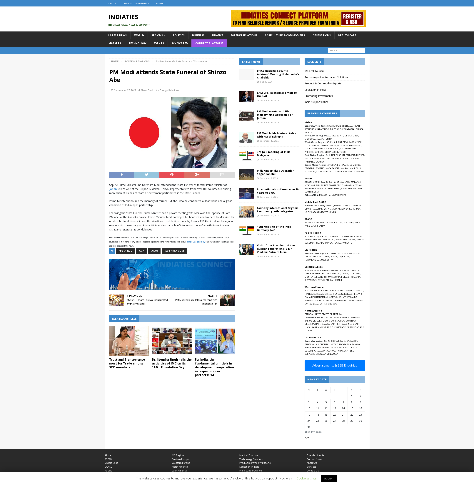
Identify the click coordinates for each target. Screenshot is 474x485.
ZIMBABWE (359, 171)
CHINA (330, 188)
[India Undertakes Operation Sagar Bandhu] (246, 174)
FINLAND (359, 290)
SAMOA (360, 239)
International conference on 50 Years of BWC (277, 191)
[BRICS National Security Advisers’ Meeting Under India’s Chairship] (246, 74)
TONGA (328, 242)
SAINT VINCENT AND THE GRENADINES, (330, 327)
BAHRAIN (309, 205)
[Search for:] (346, 50)
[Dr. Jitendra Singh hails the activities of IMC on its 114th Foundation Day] (172, 341)
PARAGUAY (342, 350)
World (139, 35)
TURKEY (356, 208)
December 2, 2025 (269, 178)
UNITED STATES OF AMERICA (328, 314)
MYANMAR (310, 185)
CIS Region (178, 455)
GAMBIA (324, 145)
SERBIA (329, 280)
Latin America (179, 470)
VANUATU (347, 242)
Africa (108, 455)
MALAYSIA (356, 181)
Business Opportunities (136, 3)
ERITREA (360, 155)
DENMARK (349, 290)
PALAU (331, 239)
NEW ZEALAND (355, 188)
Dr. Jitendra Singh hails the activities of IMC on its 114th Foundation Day (172, 363)
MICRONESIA (356, 236)
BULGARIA (345, 270)
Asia (141, 250)
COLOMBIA (310, 350)
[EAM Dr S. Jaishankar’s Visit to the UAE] (246, 96)
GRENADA (309, 323)
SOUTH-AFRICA (336, 171)
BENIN (329, 142)
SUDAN (319, 138)
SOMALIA (339, 158)
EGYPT (340, 135)
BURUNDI (330, 155)
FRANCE (308, 293)
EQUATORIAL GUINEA (352, 129)
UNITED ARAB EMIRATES (316, 212)
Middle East (111, 462)
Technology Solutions (251, 459)
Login (159, 3)
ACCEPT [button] (329, 478)
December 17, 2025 (269, 100)
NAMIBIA (324, 171)
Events (159, 43)
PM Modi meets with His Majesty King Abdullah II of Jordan (275, 115)
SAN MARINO (341, 300)
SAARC (108, 466)
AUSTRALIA (320, 188)
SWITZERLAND (311, 303)
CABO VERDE (355, 142)
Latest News (117, 35)
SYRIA (349, 208)
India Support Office (316, 102)
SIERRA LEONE (331, 151)
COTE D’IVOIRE (312, 145)
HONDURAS (323, 344)
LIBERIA (348, 135)
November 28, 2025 (269, 256)
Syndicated (179, 43)
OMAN (308, 208)
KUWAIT (346, 205)
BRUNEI (316, 181)
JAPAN (344, 188)
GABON (308, 132)
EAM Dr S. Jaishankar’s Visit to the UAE (277, 94)
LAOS (347, 181)
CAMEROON (335, 125)
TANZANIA (310, 161)
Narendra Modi (174, 250)
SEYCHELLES (328, 158)
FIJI (317, 236)
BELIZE (326, 341)
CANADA (309, 314)
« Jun (307, 437)
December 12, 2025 (269, 159)
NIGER (336, 148)
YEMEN (332, 212)
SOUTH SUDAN (352, 158)
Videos (112, 3)
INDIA (337, 188)
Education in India (315, 89)
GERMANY (318, 293)
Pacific (108, 470)
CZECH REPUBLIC (313, 273)
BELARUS (331, 253)
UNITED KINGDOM (329, 303)
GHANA (332, 145)
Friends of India (315, 455)
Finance (217, 35)
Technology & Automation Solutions (326, 77)
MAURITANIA (311, 148)
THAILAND (347, 185)
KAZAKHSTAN (353, 253)
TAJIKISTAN (343, 256)
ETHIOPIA (350, 155)
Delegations (322, 35)
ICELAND (348, 293)
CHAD (318, 129)
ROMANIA (355, 276)
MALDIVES (348, 222)
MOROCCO (310, 138)
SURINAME (310, 353)
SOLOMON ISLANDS (314, 242)
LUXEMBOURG (334, 297)
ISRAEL (329, 205)
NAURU (308, 239)
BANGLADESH (326, 222)
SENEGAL (319, 151)
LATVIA (345, 273)
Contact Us (313, 470)
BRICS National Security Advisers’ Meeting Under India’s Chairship (278, 74)
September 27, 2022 (125, 90)
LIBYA (355, 135)
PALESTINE (317, 208)
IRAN (316, 205)
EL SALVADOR (350, 341)
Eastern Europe (180, 459)
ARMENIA (309, 253)
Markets (115, 43)
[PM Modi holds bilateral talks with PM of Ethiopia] (246, 137)
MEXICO (334, 344)
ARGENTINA (327, 347)
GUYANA (331, 350)
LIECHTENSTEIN (318, 297)
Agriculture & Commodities (285, 35)
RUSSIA (334, 256)
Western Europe (181, 462)
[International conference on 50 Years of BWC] (246, 193)
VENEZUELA (332, 353)
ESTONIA (326, 273)
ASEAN (308, 178)
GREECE (328, 293)
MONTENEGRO (312, 276)
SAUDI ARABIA (338, 208)
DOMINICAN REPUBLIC (334, 320)
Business (198, 35)
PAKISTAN (309, 225)
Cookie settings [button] (307, 478)
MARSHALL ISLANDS (339, 236)
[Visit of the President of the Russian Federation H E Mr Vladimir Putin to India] (246, 249)
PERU (351, 350)
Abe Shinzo (125, 250)
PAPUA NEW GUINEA (345, 239)
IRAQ (322, 205)
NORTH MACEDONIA (330, 276)
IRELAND (358, 293)
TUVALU (337, 242)
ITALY (307, 297)
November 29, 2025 (269, 215)
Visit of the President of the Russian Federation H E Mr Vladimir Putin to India (276, 249)
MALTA (318, 300)
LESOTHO (319, 168)
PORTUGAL (328, 300)
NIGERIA (328, 148)
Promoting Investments (319, 96)
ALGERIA (331, 135)
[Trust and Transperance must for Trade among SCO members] (129, 341)
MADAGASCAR (332, 168)
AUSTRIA (309, 290)
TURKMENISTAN (312, 259)
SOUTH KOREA (312, 191)
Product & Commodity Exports (323, 83)
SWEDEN (359, 300)
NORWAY (309, 300)
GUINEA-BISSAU (353, 145)
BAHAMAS (355, 317)
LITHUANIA (355, 273)
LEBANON (356, 205)
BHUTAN (338, 222)
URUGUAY (321, 353)
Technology (137, 43)
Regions (157, 35)
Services (311, 466)
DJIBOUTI (340, 155)
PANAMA (356, 344)
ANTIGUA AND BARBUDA (338, 317)
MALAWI (344, 168)
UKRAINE (338, 280)
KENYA (308, 158)
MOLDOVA (324, 256)
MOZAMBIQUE (312, 171)
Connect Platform (209, 43)
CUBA (319, 320)
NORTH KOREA (339, 195)
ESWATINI (309, 168)
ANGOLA (332, 164)
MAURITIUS (355, 168)
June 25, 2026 (266, 81)
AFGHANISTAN (312, 222)
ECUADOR (321, 350)
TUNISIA (328, 138)
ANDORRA (319, 290)
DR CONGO (335, 129)
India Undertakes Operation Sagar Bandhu (275, 172)
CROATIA (355, 270)
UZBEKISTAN (327, 259)
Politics (179, 35)
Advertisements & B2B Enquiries (334, 365)
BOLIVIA (338, 347)
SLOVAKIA (309, 280)
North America (180, 466)
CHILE (354, 347)
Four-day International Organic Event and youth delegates (277, 209)
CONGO (325, 129)
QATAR (326, 208)
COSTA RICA (337, 341)
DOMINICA (351, 320)
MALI (320, 148)
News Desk (147, 90)
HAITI (318, 323)
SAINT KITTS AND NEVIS (342, 323)
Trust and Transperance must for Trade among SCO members (127, 363)
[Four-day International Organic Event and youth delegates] (246, 212)
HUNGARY (338, 293)
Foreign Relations (244, 35)
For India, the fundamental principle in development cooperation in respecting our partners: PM (214, 367)
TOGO (342, 151)
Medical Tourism (315, 71)
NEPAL (358, 222)
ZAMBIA (349, 171)
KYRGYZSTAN (311, 256)
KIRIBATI (324, 236)
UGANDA (320, 161)
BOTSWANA (342, 164)
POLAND (345, 276)
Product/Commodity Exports (255, 462)
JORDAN (337, 205)
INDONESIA (338, 181)
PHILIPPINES (322, 185)
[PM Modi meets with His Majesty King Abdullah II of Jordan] (246, 115)
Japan (113, 189)
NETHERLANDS (350, 297)
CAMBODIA (326, 181)
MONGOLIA (325, 195)
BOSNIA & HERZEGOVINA (326, 270)
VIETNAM (357, 185)
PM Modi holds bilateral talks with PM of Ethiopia (276, 134)
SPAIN (351, 300)
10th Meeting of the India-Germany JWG (274, 228)
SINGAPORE (335, 185)
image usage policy (196, 241)
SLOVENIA (320, 280)
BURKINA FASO (340, 142)
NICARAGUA (345, 344)
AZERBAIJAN (320, 253)
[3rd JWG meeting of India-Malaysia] (246, 155)
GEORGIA (341, 253)
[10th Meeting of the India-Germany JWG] (246, 230)
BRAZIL (346, 347)
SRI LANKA (320, 225)
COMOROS (355, 164)
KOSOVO (336, 273)
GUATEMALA (311, 344)
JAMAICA (326, 323)
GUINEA (341, 145)
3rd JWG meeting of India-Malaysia (274, 153)
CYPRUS (339, 290)
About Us (312, 462)
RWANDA (316, 158)
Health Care (347, 35)
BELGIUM (329, 290)
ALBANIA (309, 270)
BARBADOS (310, 320)
